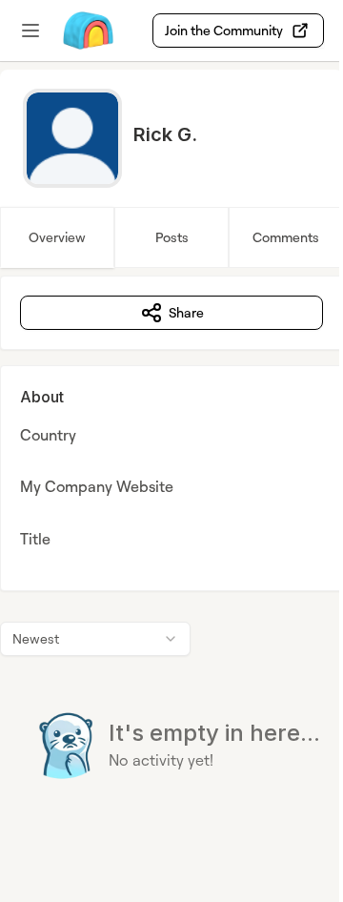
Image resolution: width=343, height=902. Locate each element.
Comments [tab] (285, 237)
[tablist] (171, 237)
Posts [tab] (172, 237)
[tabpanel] (171, 566)
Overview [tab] (57, 237)
